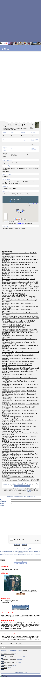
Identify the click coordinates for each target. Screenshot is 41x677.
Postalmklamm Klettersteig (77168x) (11, 623)
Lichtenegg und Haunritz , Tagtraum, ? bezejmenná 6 (18, 407)
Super (2, 615)
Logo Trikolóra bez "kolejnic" (8, 662)
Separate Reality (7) (22, 639)
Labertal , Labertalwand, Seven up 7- (13, 363)
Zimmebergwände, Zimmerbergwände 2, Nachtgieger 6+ (19, 394)
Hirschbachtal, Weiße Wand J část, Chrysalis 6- (17, 309)
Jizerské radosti (24, 616)
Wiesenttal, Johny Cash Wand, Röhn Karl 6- (16, 361)
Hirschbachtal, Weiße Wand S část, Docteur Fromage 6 (19, 272)
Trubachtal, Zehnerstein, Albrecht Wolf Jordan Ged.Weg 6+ (20, 318)
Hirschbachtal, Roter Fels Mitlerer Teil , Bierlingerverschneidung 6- (14, 294)
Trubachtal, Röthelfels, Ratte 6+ (12, 322)
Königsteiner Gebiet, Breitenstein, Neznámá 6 (16, 287)
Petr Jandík (11, 489)
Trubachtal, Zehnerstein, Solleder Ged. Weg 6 (16, 316)
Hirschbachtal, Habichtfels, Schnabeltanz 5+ (16, 282)
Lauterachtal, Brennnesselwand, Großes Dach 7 (17, 423)
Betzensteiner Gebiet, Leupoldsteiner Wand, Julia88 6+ (19, 253)
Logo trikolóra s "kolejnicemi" (8, 659)
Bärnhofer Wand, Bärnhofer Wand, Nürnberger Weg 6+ (19, 381)
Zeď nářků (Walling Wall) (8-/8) (9, 601)
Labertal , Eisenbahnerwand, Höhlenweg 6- (15, 370)
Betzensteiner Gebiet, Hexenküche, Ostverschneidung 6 (19, 339)
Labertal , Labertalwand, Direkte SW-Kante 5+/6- (17, 365)
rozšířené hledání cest (20, 562)
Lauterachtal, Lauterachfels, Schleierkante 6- (16, 462)
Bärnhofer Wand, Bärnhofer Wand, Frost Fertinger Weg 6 (20, 384)
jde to (35, 615)
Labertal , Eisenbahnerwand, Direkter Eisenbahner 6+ (18, 371)
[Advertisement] (20, 20)
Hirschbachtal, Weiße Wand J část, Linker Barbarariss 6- (20, 313)
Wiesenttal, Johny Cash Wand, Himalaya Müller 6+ (18, 355)
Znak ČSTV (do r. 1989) (7, 654)
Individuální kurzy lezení (9, 569)
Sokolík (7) (13, 639)
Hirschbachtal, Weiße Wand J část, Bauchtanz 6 (17, 303)
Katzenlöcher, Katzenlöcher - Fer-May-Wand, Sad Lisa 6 (19, 378)
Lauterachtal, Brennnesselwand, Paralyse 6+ (16, 443)
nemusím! (8, 615)
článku (25, 650)
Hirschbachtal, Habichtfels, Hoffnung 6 (14, 285)
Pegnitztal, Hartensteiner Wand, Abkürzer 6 (15, 470)
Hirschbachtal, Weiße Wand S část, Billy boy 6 (16, 264)
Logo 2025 (4, 668)
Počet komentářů (9, 490)
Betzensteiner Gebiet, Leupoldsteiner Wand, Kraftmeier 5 (20, 259)
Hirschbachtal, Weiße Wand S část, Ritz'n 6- (16, 271)
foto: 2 (31, 128)
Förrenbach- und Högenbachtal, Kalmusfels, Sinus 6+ (19, 439)
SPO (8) (10, 637)
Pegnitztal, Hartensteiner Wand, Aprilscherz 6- (16, 480)
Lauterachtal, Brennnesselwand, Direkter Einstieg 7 (18, 451)
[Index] (20, 43)
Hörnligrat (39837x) (15, 628)
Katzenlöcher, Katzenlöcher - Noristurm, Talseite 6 (17, 374)
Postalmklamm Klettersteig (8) (22, 637)
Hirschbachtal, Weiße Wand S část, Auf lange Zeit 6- (18, 279)
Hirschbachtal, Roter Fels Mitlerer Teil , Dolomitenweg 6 (19, 300)
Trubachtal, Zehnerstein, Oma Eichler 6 (14, 321)
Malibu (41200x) (5, 626)
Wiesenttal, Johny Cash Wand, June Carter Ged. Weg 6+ (20, 358)
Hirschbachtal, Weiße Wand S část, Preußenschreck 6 (19, 267)
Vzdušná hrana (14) (22, 636)
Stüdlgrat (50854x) (19, 624)
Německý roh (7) (34, 639)
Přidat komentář (21, 490)
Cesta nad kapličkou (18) (8, 636)
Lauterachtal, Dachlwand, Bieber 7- (13, 460)
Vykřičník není (14, 616)
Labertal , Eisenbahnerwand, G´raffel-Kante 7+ (16, 368)
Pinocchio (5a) (5, 602)
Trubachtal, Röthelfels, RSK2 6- (12, 326)
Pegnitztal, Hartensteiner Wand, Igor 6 (14, 472)
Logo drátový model (6, 665)
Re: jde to (30, 615)
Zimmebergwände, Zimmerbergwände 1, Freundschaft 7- (19, 400)
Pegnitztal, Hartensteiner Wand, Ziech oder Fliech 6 (18, 477)
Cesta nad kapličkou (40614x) (19, 626)
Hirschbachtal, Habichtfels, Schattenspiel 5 (15, 262)
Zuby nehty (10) (33, 636)
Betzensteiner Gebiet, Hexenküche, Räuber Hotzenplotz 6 (20, 332)
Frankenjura (20, 223)
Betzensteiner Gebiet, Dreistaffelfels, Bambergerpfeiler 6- (20, 345)
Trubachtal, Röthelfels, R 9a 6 (11, 327)
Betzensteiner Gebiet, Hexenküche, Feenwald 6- (17, 335)
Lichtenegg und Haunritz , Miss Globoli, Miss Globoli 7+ (19, 413)
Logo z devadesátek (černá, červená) (11, 656)
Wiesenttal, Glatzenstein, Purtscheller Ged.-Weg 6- (18, 348)
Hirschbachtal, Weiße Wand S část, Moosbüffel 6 (17, 275)
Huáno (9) (4, 637)
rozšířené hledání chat (20, 563)
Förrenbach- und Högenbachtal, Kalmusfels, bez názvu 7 (20, 426)
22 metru (23, 615)
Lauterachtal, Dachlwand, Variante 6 (13, 465)
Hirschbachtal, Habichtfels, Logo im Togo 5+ (16, 284)
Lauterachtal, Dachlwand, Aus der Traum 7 (15, 464)
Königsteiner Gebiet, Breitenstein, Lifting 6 (15, 288)
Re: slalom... (33, 616)
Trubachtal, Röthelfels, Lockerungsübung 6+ (16, 331)
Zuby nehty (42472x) (16, 625)
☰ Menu (5, 49)
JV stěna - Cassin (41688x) (30, 625)
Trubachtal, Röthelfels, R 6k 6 (11, 324)
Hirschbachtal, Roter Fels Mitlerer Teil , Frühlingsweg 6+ (19, 297)
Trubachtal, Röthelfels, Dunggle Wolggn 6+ (15, 329)
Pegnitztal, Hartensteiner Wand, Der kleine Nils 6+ (17, 473)
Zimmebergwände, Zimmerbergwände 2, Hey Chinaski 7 (19, 387)
